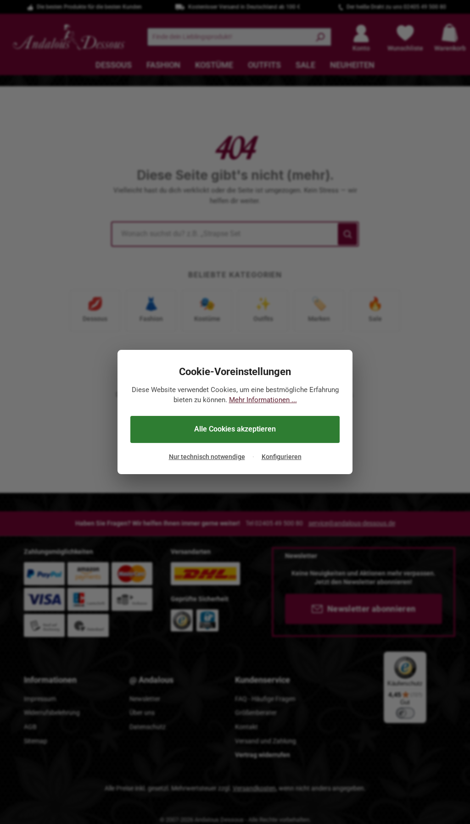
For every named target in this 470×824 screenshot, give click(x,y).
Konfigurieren (282, 456)
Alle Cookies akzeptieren (235, 429)
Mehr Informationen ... (263, 400)
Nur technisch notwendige (207, 456)
